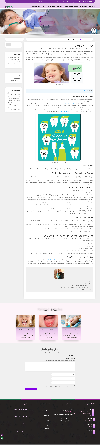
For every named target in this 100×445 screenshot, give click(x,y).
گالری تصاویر (46, 415)
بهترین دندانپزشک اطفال (69, 103)
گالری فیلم (47, 418)
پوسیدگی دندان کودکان (64, 111)
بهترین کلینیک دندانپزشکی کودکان (52, 260)
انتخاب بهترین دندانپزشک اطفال (71, 330)
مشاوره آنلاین (34, 6)
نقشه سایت (46, 428)
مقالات (48, 425)
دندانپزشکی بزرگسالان (16, 80)
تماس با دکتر (46, 420)
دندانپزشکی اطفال (82, 6)
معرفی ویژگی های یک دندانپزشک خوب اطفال (13, 93)
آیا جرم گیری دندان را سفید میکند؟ (13, 63)
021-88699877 (81, 2)
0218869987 (79, 289)
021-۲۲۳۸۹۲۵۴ (88, 2)
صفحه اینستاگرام (88, 431)
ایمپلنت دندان (17, 61)
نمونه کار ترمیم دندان (51, 6)
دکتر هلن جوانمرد (92, 6)
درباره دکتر (47, 423)
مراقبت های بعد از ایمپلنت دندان (14, 57)
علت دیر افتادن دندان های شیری (25, 330)
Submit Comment (31, 389)
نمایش (84, 90)
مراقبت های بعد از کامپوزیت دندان (13, 59)
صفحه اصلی (88, 39)
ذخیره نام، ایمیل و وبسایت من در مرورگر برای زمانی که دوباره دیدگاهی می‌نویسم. (57, 386)
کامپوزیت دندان (17, 66)
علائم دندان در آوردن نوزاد (48, 330)
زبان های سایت (41, 6)
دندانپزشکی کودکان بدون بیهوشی (71, 6)
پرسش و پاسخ (59, 6)
